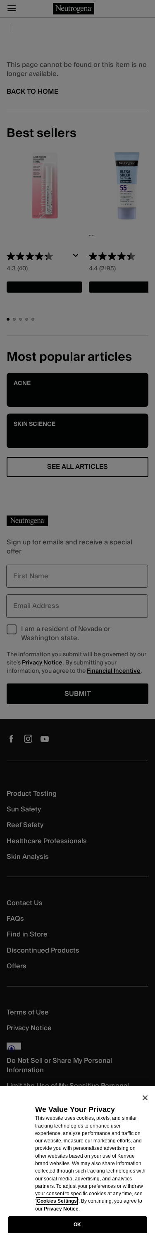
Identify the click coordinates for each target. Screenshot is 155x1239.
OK (77, 1224)
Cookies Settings (57, 1201)
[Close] (145, 1098)
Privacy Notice (61, 1209)
